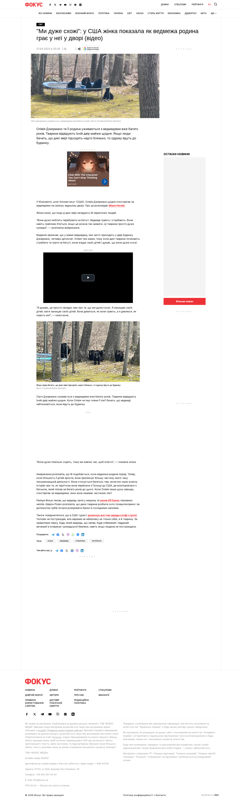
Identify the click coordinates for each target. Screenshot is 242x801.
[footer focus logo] (38, 681)
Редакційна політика (81, 701)
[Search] (215, 4)
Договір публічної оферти (56, 703)
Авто (204, 13)
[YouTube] (65, 5)
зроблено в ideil (210, 795)
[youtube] (50, 714)
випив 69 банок (110, 500)
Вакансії (104, 695)
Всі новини (45, 13)
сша (51, 541)
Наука (140, 13)
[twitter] (34, 714)
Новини (30, 690)
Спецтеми (180, 4)
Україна (118, 13)
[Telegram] (60, 5)
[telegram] (42, 714)
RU (209, 4)
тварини (81, 541)
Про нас (79, 695)
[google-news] (65, 714)
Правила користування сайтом (34, 703)
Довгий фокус (34, 695)
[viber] (57, 714)
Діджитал (190, 13)
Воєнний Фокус (84, 13)
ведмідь (65, 541)
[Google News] (75, 5)
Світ (129, 13)
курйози (97, 541)
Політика (104, 13)
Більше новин (184, 301)
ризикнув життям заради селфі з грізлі (112, 515)
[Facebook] (50, 5)
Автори (54, 695)
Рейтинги (197, 4)
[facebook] (27, 714)
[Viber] (70, 5)
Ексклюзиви (63, 13)
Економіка (174, 13)
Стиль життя (156, 13)
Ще (212, 13)
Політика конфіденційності (138, 795)
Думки (165, 4)
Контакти (161, 795)
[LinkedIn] (80, 5)
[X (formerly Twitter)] (55, 5)
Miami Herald (117, 205)
